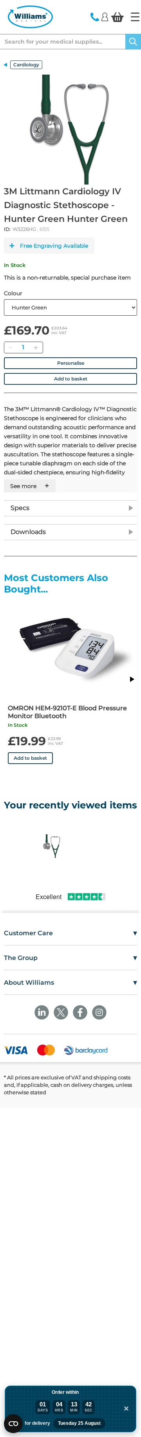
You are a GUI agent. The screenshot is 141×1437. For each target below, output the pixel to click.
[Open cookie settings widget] (13, 1423)
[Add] (36, 347)
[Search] (133, 41)
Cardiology (26, 65)
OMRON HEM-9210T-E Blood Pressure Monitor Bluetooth (67, 712)
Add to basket (70, 379)
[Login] (104, 16)
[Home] (135, 16)
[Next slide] (131, 679)
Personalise (70, 363)
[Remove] (10, 347)
